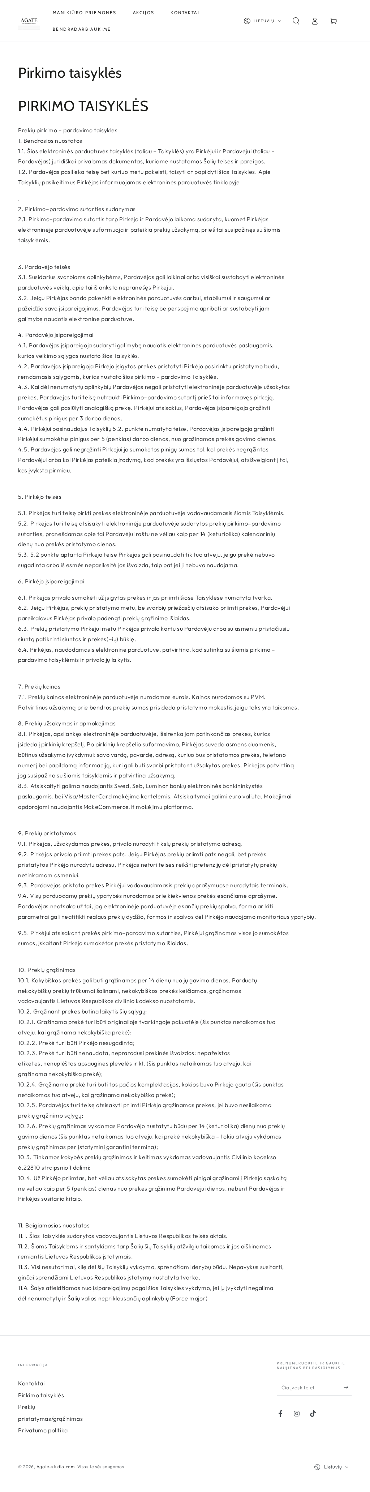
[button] (296, 21)
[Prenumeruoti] (348, 1387)
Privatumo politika (43, 1430)
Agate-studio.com (55, 1466)
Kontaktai (31, 1383)
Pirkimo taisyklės (41, 1395)
